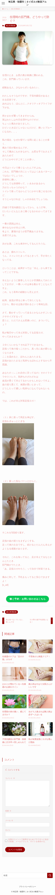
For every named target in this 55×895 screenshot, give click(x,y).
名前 (8, 811)
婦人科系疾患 (10, 25)
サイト (8, 830)
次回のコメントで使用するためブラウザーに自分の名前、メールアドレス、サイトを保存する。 (28, 840)
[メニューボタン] (3, 3)
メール (9, 821)
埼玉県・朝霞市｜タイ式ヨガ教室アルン (27, 3)
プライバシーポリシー (27, 886)
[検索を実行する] (50, 875)
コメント (10, 778)
